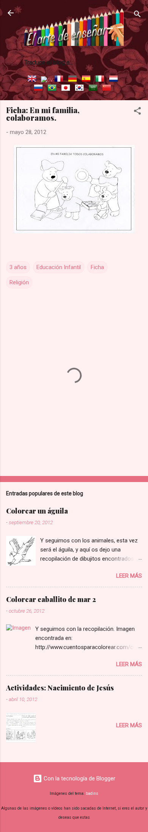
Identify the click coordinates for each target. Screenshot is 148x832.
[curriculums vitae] (47, 79)
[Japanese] (67, 88)
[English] (33, 79)
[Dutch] (115, 79)
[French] (60, 79)
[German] (74, 79)
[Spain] (88, 79)
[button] (137, 112)
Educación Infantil (58, 267)
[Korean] (81, 88)
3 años (18, 267)
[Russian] (40, 88)
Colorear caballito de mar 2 (51, 599)
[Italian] (101, 79)
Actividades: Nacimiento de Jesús (60, 687)
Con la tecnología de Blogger (78, 778)
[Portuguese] (53, 88)
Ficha (97, 267)
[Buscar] (137, 15)
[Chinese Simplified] (108, 88)
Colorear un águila (37, 510)
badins (92, 793)
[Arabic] (94, 88)
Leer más (129, 575)
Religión (19, 282)
